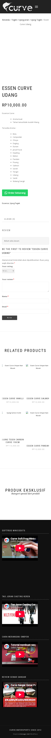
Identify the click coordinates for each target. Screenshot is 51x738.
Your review (8, 279)
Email (5, 306)
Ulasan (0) (9, 219)
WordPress (34, 734)
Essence (5, 203)
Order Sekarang (17, 192)
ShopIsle (16, 734)
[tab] (10, 219)
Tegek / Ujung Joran (20, 20)
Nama (5, 296)
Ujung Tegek (36, 20)
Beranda (6, 20)
